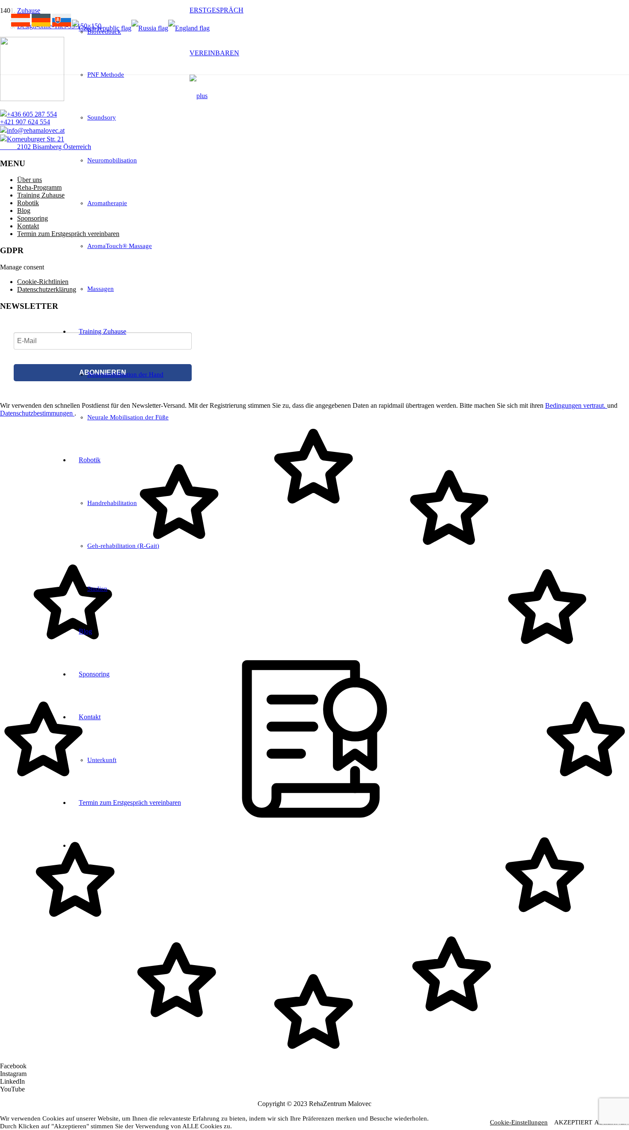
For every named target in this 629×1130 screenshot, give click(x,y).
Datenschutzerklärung (46, 289)
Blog (23, 210)
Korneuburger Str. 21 (35, 139)
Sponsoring (32, 218)
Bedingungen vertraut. (576, 405)
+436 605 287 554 (32, 114)
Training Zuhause (41, 195)
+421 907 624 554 (25, 122)
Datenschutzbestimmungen (37, 413)
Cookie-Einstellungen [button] (519, 1122)
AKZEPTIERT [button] (573, 1122)
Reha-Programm (39, 187)
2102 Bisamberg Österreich (45, 146)
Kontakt (28, 226)
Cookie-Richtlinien (42, 281)
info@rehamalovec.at (36, 130)
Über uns (29, 179)
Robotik (28, 202)
